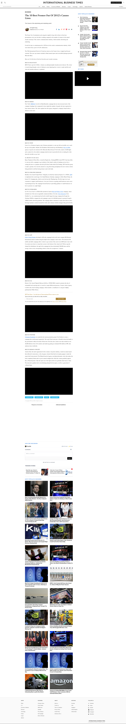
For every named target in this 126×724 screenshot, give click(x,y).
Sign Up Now (91, 64)
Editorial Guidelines (61, 404)
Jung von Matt (66, 147)
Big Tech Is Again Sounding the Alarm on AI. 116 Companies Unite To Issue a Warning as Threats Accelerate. (36, 585)
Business (64, 6)
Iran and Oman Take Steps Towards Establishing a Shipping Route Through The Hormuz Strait (36, 606)
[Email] (69, 29)
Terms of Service (55, 301)
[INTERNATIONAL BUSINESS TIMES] (63, 3)
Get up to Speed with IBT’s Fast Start (90, 61)
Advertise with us (58, 713)
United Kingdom (74, 709)
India (72, 705)
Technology (75, 6)
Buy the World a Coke (57, 191)
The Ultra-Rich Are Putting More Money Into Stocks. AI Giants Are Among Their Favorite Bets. (60, 649)
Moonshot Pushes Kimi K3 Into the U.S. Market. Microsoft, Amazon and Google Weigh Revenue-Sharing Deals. (36, 542)
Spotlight (39, 709)
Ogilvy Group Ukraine (30, 237)
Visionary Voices (41, 703)
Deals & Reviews (88, 6)
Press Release (40, 711)
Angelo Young (34, 27)
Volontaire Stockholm (30, 337)
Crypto (69, 6)
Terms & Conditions (58, 707)
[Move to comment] (71, 29)
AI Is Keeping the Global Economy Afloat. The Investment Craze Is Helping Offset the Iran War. (36, 670)
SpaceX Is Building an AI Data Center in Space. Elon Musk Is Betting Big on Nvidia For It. (61, 563)
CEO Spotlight (40, 713)
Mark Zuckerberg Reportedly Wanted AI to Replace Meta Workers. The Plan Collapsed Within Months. (35, 499)
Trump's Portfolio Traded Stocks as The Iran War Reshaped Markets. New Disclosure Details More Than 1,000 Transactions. (61, 520)
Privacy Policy (63, 301)
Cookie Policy (57, 711)
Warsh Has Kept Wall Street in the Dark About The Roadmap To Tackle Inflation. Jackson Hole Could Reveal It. (36, 649)
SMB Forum (40, 707)
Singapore (73, 707)
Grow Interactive (62, 194)
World (43, 6)
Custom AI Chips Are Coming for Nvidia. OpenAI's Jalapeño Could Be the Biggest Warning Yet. (35, 628)
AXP (70, 174)
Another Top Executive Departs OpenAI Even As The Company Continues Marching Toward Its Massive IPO (36, 520)
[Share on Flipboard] (64, 29)
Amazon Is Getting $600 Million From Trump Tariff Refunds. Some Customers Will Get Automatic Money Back (60, 692)
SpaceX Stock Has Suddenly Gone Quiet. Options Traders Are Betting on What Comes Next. (61, 499)
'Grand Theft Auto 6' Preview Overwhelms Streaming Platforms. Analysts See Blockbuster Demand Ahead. (35, 563)
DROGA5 (33, 104)
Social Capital (40, 705)
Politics (48, 6)
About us (56, 703)
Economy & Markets (56, 6)
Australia (73, 703)
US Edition (121, 6)
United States (74, 711)
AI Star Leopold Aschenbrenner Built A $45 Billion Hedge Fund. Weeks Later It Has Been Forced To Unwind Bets (61, 670)
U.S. (39, 6)
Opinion (81, 6)
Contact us (57, 705)
